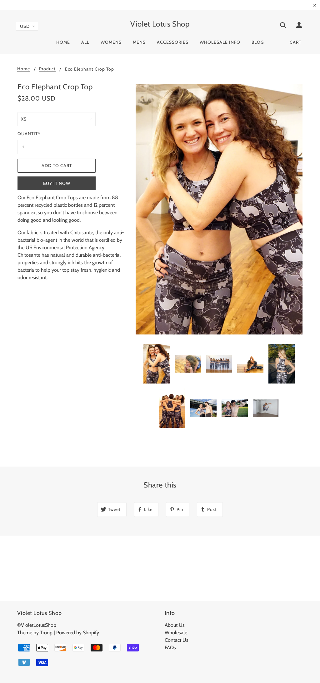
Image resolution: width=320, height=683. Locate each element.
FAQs (170, 648)
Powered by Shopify (77, 633)
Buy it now (56, 183)
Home (23, 69)
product (47, 69)
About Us (175, 625)
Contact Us (176, 640)
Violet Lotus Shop (159, 23)
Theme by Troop (34, 633)
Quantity (27, 133)
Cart (295, 42)
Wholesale (176, 633)
